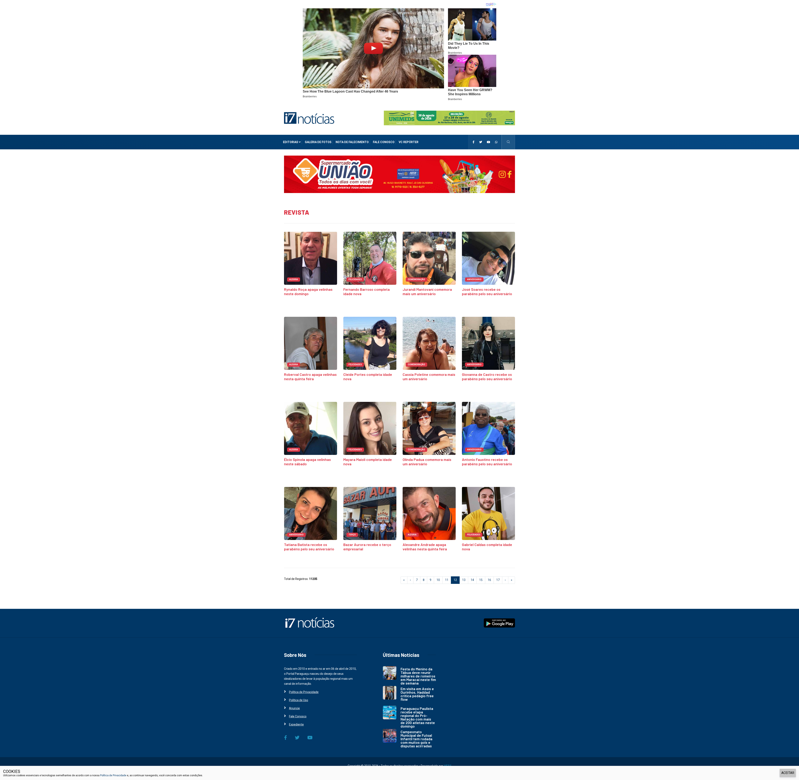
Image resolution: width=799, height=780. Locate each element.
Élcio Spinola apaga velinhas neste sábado (307, 461)
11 (446, 580)
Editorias (291, 142)
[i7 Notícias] (309, 117)
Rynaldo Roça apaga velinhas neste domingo (308, 291)
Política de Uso (298, 700)
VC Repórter (408, 142)
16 (489, 580)
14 (472, 580)
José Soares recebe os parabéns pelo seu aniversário (487, 291)
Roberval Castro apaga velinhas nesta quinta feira (310, 376)
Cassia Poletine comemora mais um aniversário (429, 376)
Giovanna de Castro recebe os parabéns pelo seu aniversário (487, 376)
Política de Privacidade (304, 692)
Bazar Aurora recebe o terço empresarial (367, 546)
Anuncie (294, 708)
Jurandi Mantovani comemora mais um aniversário (427, 291)
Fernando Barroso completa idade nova (366, 291)
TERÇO (352, 535)
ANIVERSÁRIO (474, 279)
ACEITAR (787, 773)
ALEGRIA (293, 279)
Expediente (296, 724)
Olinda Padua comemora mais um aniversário (427, 461)
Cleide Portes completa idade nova (367, 376)
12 (457, 580)
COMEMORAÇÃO (416, 279)
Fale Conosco (384, 142)
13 (463, 580)
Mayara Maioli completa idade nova (367, 461)
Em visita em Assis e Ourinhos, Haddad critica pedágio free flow (417, 694)
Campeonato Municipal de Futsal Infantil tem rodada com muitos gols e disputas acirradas (416, 738)
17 (498, 580)
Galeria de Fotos (318, 142)
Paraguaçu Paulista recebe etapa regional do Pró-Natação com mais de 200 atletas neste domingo (418, 717)
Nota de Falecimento (352, 142)
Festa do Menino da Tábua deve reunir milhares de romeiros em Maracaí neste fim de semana (418, 676)
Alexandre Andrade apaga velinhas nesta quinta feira (425, 546)
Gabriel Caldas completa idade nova (487, 546)
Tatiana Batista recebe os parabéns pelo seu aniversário (309, 546)
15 (481, 580)
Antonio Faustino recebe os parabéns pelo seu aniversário (487, 461)
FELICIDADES (355, 279)
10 (438, 580)
